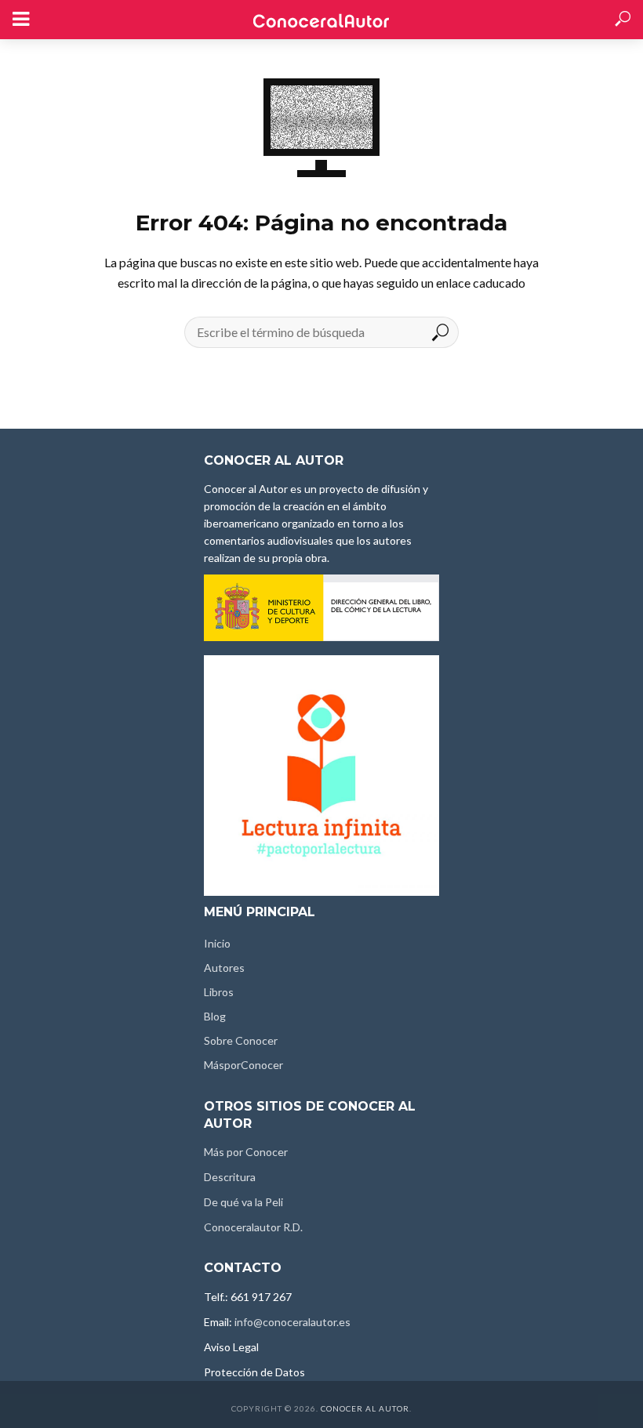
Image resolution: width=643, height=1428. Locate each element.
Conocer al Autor (365, 1408)
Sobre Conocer (241, 1040)
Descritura (230, 1176)
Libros (219, 992)
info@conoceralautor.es (292, 1321)
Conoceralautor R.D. (253, 1227)
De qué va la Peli (243, 1202)
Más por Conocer (246, 1151)
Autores (224, 967)
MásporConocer (243, 1064)
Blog (215, 1016)
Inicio (217, 943)
